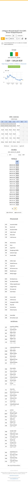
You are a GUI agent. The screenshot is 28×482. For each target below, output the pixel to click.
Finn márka (13, 368)
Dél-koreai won (14, 268)
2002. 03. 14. (12, 186)
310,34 (6, 130)
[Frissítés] (22, 38)
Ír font (11, 383)
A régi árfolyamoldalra (14, 465)
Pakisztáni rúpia (14, 434)
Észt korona (13, 356)
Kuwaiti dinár (13, 395)
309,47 (2, 125)
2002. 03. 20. (12, 179)
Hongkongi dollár (14, 250)
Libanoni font (13, 398)
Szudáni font (13, 443)
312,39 (18, 125)
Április (21, 146)
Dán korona (13, 242)
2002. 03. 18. (12, 183)
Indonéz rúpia (13, 253)
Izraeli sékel (13, 255)
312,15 (14, 125)
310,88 (6, 134)
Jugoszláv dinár (14, 460)
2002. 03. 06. (12, 198)
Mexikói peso (13, 271)
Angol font (12, 247)
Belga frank (13, 332)
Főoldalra (8, 35)
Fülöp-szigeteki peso (15, 284)
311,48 (10, 125)
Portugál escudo (14, 437)
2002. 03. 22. (12, 175)
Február (7, 146)
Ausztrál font (13, 329)
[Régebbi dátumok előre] (12, 208)
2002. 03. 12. (12, 190)
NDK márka (13, 350)
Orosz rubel (13, 297)
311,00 (2, 130)
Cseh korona (13, 237)
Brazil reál (12, 227)
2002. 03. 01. (12, 204)
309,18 (18, 142)
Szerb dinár (13, 291)
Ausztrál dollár (13, 224)
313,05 (18, 130)
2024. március (14, 146)
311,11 (11, 138)
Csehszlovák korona (15, 347)
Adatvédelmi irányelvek (14, 475)
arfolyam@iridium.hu (14, 478)
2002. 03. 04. (12, 202)
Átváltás (11, 64)
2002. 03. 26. (12, 171)
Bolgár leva (12, 335)
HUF (23, 155)
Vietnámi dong (13, 457)
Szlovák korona (13, 452)
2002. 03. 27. (12, 169)
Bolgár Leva (13, 338)
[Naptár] (3, 38)
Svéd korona (13, 299)
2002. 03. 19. (12, 181)
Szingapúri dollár (14, 302)
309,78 (6, 125)
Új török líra (13, 307)
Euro (11, 245)
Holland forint (13, 416)
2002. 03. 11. (12, 192)
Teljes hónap (5, 64)
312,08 (14, 134)
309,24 (14, 142)
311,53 (10, 134)
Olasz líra (12, 389)
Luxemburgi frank (14, 404)
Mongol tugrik (13, 413)
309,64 (10, 130)
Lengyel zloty (13, 286)
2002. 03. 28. (12, 167)
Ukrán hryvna (13, 310)
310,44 (14, 130)
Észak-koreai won (14, 392)
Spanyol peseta (13, 362)
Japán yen (12, 266)
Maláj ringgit (13, 273)
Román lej (12, 440)
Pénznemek (23, 64)
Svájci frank (13, 232)
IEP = (10, 155)
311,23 (2, 138)
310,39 (6, 142)
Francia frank (13, 371)
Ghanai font (13, 374)
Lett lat (11, 410)
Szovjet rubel (13, 431)
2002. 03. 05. (12, 200)
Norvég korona (13, 279)
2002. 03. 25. (12, 173)
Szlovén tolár (13, 446)
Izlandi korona (13, 263)
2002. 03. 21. (12, 177)
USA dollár (12, 315)
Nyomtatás (18, 212)
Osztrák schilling (14, 326)
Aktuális (20, 35)
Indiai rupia (13, 261)
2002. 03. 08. (12, 194)
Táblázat (17, 64)
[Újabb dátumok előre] (15, 208)
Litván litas (12, 401)
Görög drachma (14, 377)
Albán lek (12, 419)
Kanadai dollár (13, 229)
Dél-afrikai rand (14, 318)
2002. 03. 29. (12, 165)
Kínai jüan (12, 234)
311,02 (2, 134)
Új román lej (13, 289)
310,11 (14, 138)
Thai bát (12, 304)
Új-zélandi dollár (14, 281)
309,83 (18, 138)
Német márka (13, 353)
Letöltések (10, 212)
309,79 (10, 142)
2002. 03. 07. (12, 196)
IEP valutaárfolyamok (13, 66)
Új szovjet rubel (13, 454)
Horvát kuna (13, 380)
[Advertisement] (14, 14)
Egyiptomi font (13, 359)
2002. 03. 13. (12, 188)
